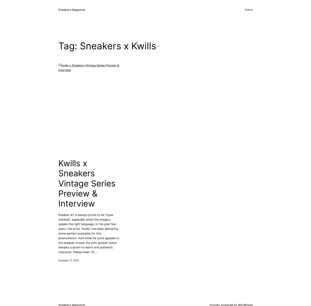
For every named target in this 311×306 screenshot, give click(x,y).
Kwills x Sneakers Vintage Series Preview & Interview (86, 183)
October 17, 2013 (68, 260)
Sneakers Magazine (71, 9)
